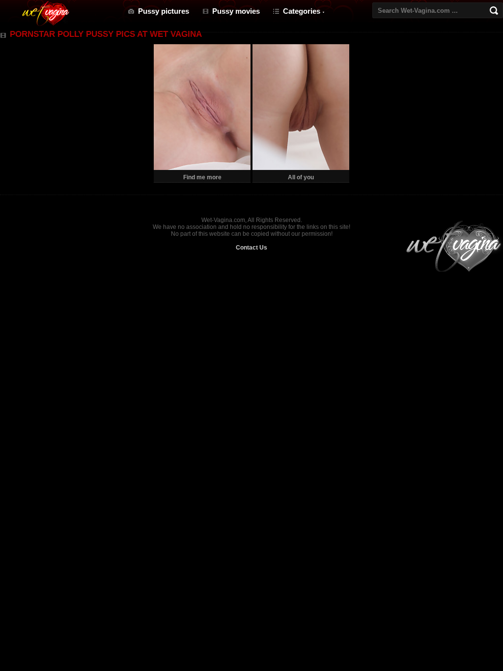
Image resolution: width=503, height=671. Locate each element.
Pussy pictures (163, 11)
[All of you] (300, 168)
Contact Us (251, 247)
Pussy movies (236, 11)
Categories (301, 11)
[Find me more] (202, 168)
